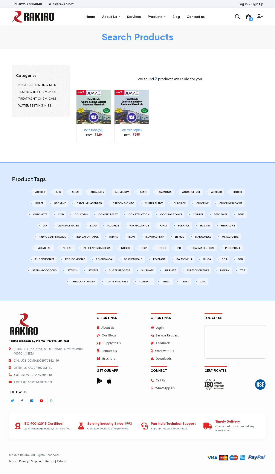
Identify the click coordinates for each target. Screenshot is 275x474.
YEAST (185, 281)
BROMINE (60, 203)
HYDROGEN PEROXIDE (52, 237)
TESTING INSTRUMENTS (37, 92)
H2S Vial (205, 225)
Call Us (161, 380)
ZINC (203, 281)
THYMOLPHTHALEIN (83, 281)
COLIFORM (81, 214)
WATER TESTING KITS (34, 105)
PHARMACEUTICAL (203, 248)
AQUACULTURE (191, 192)
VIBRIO (166, 281)
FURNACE (183, 225)
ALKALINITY (97, 192)
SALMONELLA (184, 259)
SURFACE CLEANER (198, 270)
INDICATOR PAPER (87, 237)
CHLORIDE (180, 203)
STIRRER (93, 270)
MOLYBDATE (44, 248)
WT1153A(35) (93, 130)
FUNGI (163, 225)
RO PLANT (159, 259)
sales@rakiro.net (61, 4)
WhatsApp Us (165, 388)
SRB (240, 259)
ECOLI (93, 225)
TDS (242, 270)
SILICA (207, 259)
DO (45, 225)
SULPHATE (147, 270)
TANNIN (224, 270)
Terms (12, 461)
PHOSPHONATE (44, 259)
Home (90, 16)
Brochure (109, 358)
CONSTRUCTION (139, 214)
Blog (176, 16)
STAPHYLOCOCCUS (44, 270)
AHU (58, 192)
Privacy (23, 461)
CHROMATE (40, 214)
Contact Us (109, 351)
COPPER (198, 214)
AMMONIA (165, 192)
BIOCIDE (238, 192)
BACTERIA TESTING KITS (37, 85)
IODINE (113, 237)
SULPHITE (170, 270)
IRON (131, 237)
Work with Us (164, 351)
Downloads (164, 358)
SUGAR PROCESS (119, 270)
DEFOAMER (220, 214)
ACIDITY (40, 192)
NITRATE (68, 248)
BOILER (39, 203)
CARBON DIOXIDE (123, 203)
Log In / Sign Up (250, 4)
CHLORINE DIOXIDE (230, 203)
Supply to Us (112, 343)
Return (49, 461)
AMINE (144, 192)
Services (134, 16)
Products (155, 16)
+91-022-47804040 (27, 4)
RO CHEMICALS (133, 259)
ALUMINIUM (122, 192)
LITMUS (179, 237)
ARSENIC (216, 192)
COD (61, 214)
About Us (110, 16)
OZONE (162, 248)
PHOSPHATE (232, 248)
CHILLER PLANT (154, 203)
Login (160, 327)
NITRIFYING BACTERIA (97, 248)
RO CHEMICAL (104, 259)
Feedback (163, 343)
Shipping (37, 461)
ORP (144, 248)
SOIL (224, 259)
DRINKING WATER (68, 225)
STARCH (72, 270)
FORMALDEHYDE (139, 225)
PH (179, 248)
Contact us (196, 16)
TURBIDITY (145, 281)
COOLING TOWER (171, 214)
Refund (61, 461)
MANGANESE (203, 237)
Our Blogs (109, 335)
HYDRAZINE (228, 225)
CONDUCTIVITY (108, 214)
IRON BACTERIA (154, 237)
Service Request (167, 335)
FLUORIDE (113, 225)
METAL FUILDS (230, 237)
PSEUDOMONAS (75, 259)
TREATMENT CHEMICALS (37, 98)
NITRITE (126, 248)
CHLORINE (202, 203)
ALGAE (76, 192)
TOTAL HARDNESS (117, 281)
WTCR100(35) (132, 130)
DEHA (241, 214)
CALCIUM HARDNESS (89, 203)
